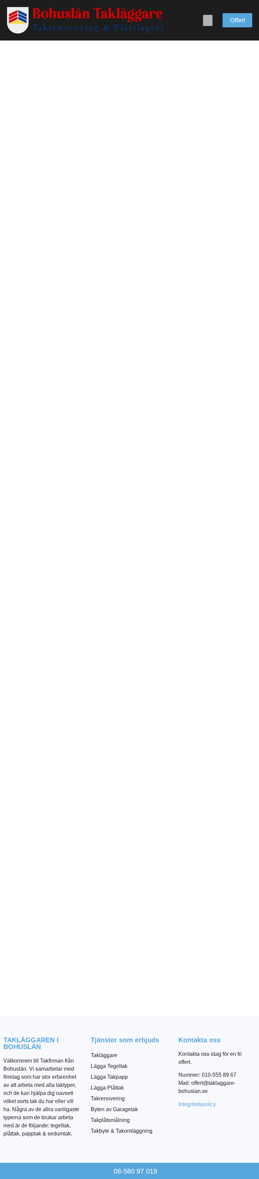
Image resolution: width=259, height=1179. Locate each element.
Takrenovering (108, 1098)
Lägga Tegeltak (109, 1066)
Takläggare (104, 1055)
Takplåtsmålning (110, 1120)
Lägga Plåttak (107, 1088)
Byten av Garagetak (114, 1109)
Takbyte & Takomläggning (121, 1131)
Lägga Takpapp (109, 1077)
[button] (207, 20)
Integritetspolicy (197, 1104)
